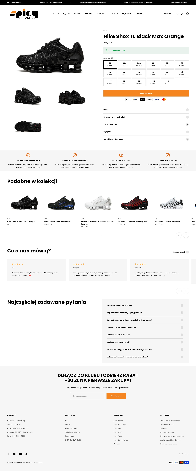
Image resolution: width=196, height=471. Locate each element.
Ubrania (117, 444)
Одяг (65, 14)
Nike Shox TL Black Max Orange (21, 221)
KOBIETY (114, 14)
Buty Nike (117, 428)
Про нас (68, 424)
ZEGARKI (100, 14)
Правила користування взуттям (172, 436)
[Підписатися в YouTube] (20, 454)
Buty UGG (117, 432)
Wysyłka (163, 428)
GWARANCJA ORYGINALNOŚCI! (45, 3)
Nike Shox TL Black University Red (132, 221)
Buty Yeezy (118, 436)
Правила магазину (167, 432)
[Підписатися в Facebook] (8, 454)
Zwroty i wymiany (167, 424)
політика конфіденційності (170, 440)
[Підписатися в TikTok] (26, 454)
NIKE (105, 30)
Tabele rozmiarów (72, 432)
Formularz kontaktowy (16, 420)
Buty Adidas (118, 420)
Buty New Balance (121, 440)
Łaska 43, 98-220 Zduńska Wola (20, 432)
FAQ (67, 420)
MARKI (139, 14)
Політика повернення (168, 444)
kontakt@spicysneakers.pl (17, 428)
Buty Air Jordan (120, 424)
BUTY (54, 14)
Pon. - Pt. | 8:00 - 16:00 (16, 436)
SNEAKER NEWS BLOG (73, 440)
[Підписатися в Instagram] (14, 454)
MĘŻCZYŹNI (127, 14)
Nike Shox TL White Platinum (167, 221)
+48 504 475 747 (14, 424)
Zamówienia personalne (170, 420)
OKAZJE (77, 14)
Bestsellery (69, 436)
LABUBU (88, 14)
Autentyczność (71, 428)
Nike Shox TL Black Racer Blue (57, 221)
